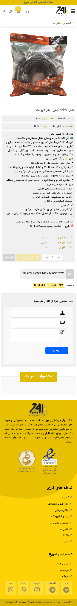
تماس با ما (63, 564)
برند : (44, 126)
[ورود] (5, 12)
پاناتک (65, 536)
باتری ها (64, 529)
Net (61, 285)
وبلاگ (65, 577)
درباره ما (64, 570)
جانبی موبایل (62, 510)
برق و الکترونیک (60, 517)
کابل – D (52, 285)
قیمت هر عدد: (64, 243)
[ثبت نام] (11, 12)
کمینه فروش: (65, 238)
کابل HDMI (39, 285)
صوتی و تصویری (59, 523)
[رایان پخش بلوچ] (61, 15)
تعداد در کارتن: (47, 119)
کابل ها (56, 24)
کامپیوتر (67, 24)
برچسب (70, 285)
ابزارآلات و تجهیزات (58, 504)
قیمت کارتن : (65, 248)
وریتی (65, 542)
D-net (37, 127)
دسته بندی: (68, 126)
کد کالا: (69, 119)
